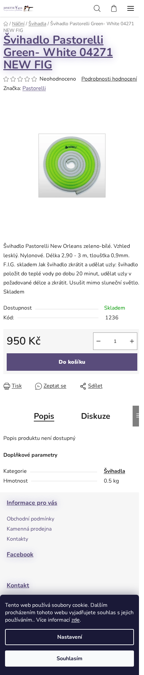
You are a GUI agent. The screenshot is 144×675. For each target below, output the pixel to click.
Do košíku (72, 362)
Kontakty (17, 539)
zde (75, 620)
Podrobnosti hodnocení (109, 79)
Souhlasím (69, 658)
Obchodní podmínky (30, 519)
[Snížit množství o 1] (98, 341)
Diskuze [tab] (95, 416)
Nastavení (69, 637)
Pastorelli (34, 88)
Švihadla (114, 471)
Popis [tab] (44, 416)
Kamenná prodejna (29, 529)
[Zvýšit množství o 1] (132, 341)
